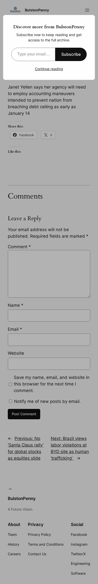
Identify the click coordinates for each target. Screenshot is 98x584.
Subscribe (71, 54)
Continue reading (49, 69)
